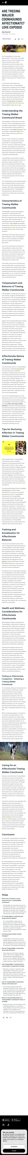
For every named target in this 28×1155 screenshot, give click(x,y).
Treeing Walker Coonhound (14, 101)
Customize (14, 1146)
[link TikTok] (8, 1124)
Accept (14, 1150)
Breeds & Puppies (7, 38)
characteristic (20, 369)
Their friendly (13, 223)
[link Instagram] (3, 1124)
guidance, (4, 561)
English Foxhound (18, 129)
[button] (3, 448)
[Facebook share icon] (19, 39)
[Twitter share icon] (15, 39)
